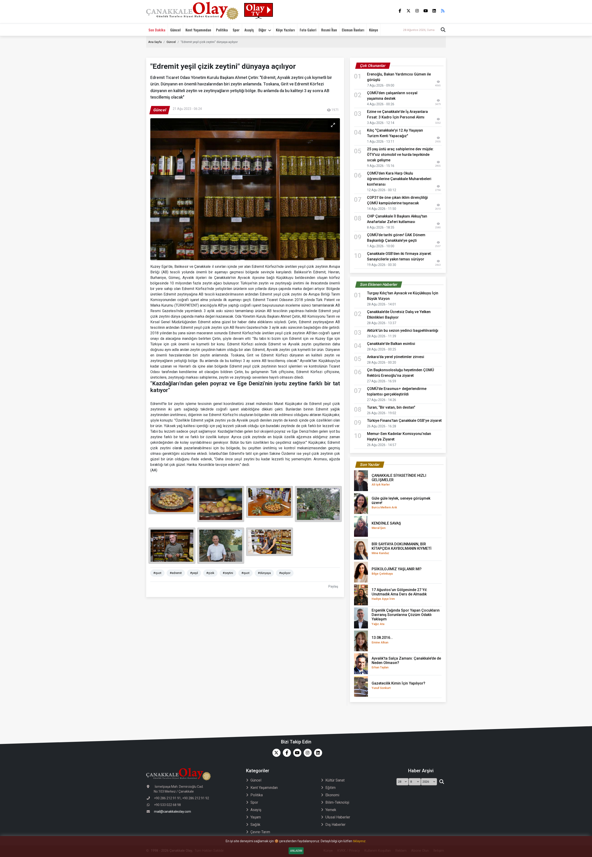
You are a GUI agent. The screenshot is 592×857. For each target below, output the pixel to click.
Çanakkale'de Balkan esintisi (391, 343)
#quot (157, 573)
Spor (236, 30)
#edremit (176, 573)
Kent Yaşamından (198, 30)
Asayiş (249, 30)
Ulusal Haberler (337, 817)
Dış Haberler (335, 824)
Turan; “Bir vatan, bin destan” (391, 407)
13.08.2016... (382, 639)
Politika (222, 30)
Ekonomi (332, 795)
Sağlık (255, 824)
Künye (373, 30)
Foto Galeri (308, 30)
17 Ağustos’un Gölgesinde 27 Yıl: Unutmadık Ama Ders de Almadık (399, 594)
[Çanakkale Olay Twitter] (275, 753)
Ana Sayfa (155, 42)
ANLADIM (296, 850)
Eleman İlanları (353, 30)
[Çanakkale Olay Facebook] (286, 753)
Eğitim (330, 787)
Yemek (330, 810)
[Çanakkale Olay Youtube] (296, 753)
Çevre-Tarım (260, 832)
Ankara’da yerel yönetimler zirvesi (395, 357)
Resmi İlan (329, 30)
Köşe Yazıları (285, 30)
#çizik (210, 573)
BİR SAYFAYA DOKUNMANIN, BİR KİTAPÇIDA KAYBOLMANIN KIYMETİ (402, 548)
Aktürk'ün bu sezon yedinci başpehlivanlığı (402, 330)
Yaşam (255, 817)
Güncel (175, 30)
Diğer (262, 30)
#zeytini (228, 573)
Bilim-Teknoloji (337, 802)
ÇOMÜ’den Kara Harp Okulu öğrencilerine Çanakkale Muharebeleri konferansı (399, 179)
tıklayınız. (359, 841)
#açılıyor (284, 573)
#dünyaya (264, 573)
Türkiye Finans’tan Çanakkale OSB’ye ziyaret (404, 420)
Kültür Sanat (335, 780)
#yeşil (194, 573)
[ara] (441, 781)
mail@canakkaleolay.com (172, 811)
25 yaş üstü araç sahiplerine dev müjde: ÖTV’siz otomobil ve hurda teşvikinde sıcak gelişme (400, 154)
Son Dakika (156, 30)
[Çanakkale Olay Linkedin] (317, 753)
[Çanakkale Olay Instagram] (306, 753)
